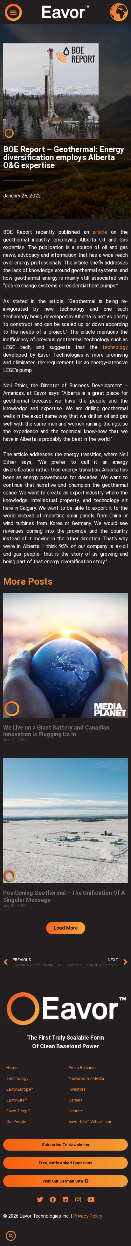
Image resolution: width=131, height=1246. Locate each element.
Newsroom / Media (86, 1078)
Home (11, 1067)
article (100, 232)
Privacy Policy (87, 1216)
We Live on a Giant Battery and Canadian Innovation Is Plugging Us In (56, 731)
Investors (77, 1089)
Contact (76, 1111)
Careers (76, 1100)
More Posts (27, 581)
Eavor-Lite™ (16, 1100)
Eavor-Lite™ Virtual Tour (90, 1121)
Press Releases (83, 1067)
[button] (13, 12)
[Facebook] (52, 1199)
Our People (16, 1121)
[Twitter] (40, 1199)
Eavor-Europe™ (19, 1089)
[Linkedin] (65, 1199)
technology (115, 347)
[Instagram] (78, 1199)
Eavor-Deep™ (18, 1111)
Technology (17, 1078)
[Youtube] (91, 1199)
